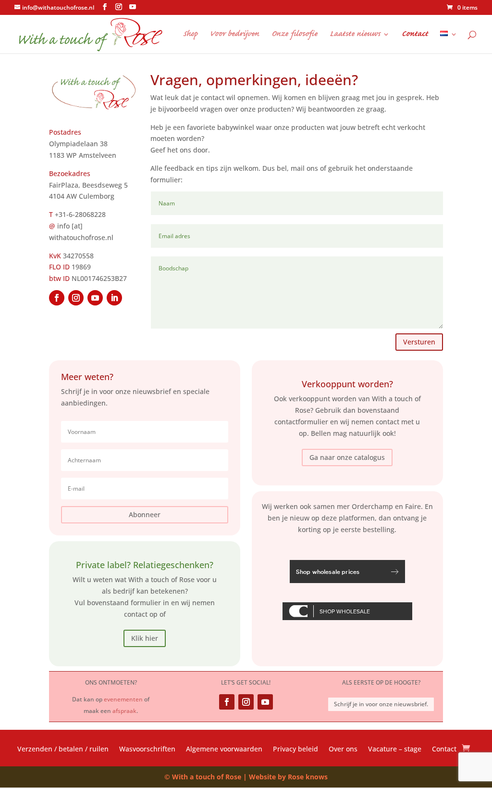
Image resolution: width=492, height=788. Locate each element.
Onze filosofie (294, 35)
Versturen (419, 341)
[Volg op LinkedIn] (114, 297)
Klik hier (144, 638)
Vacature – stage (394, 749)
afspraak (124, 711)
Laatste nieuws (355, 35)
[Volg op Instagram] (76, 297)
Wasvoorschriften (147, 749)
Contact (415, 35)
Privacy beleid (295, 749)
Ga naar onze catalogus (347, 457)
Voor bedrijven (234, 35)
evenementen (123, 699)
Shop (190, 35)
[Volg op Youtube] (95, 297)
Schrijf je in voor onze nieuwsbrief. (381, 704)
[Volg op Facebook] (56, 297)
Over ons (343, 749)
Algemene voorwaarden (224, 749)
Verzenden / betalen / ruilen (63, 749)
